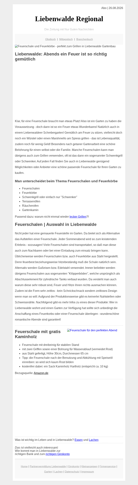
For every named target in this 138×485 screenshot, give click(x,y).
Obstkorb (50, 39)
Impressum (87, 471)
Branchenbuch (84, 39)
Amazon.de (41, 373)
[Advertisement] (69, 90)
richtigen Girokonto (58, 454)
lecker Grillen (78, 216)
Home (24, 466)
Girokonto (73, 466)
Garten (48, 471)
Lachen (93, 439)
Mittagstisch (66, 39)
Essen (79, 439)
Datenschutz (72, 471)
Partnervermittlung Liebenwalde (48, 466)
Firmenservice (108, 466)
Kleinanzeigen (89, 466)
